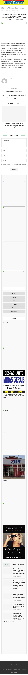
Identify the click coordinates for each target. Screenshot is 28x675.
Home (2, 7)
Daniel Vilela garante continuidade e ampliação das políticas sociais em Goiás (19, 596)
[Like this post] (15, 74)
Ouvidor (8, 7)
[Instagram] (16, 664)
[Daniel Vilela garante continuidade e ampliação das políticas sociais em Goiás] (7, 596)
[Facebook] (12, 664)
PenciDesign (24, 669)
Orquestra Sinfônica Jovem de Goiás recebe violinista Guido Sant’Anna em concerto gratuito (19, 571)
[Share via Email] (21, 74)
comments (21, 564)
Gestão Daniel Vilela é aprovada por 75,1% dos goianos (19, 606)
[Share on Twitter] (18, 74)
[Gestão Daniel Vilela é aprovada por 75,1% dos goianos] (7, 607)
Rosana (10, 19)
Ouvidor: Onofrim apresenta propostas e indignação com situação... (14, 125)
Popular (14, 564)
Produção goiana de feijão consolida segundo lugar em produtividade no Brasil (19, 616)
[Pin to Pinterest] (20, 74)
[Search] (26, 2)
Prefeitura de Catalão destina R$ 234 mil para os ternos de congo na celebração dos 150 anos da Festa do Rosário (19, 584)
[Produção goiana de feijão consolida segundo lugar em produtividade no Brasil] (7, 616)
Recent (7, 564)
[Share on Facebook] (17, 74)
